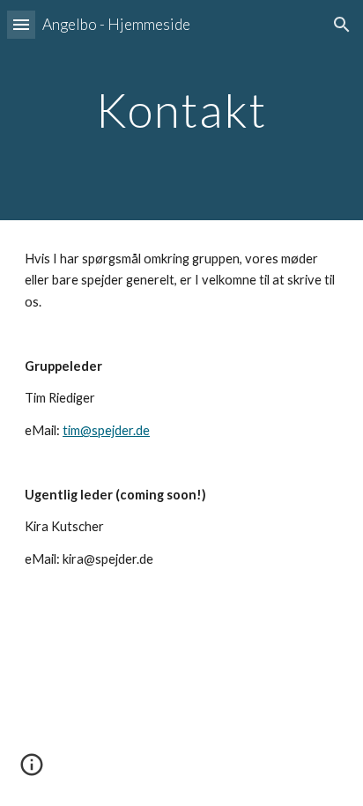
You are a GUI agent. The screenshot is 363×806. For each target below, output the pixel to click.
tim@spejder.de (106, 430)
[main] (181, 109)
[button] (21, 24)
